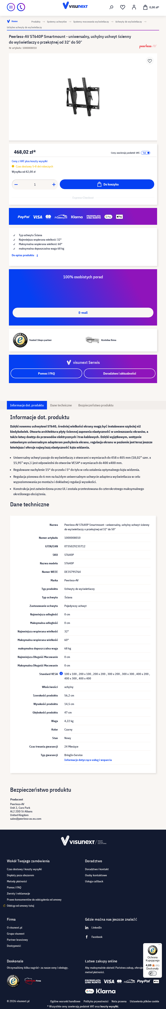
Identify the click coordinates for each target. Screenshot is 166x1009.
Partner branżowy (17, 940)
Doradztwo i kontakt (97, 869)
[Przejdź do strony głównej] (83, 7)
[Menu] (11, 7)
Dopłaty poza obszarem (20, 875)
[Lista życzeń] (122, 7)
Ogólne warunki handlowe (65, 1001)
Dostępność (14, 946)
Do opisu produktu (23, 255)
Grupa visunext (15, 933)
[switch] (153, 973)
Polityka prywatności (96, 1001)
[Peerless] (148, 46)
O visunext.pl (14, 927)
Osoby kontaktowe (96, 875)
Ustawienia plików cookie (144, 1001)
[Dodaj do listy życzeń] (150, 61)
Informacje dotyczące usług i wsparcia (88, 760)
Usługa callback (94, 881)
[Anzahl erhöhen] (54, 184)
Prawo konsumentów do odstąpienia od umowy (34, 899)
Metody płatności (17, 881)
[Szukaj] (111, 7)
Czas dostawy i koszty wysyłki (24, 869)
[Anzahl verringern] (16, 184)
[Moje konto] (134, 7)
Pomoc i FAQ (14, 887)
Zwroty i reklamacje (18, 893)
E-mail (83, 313)
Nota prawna (119, 1001)
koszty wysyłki (109, 1006)
